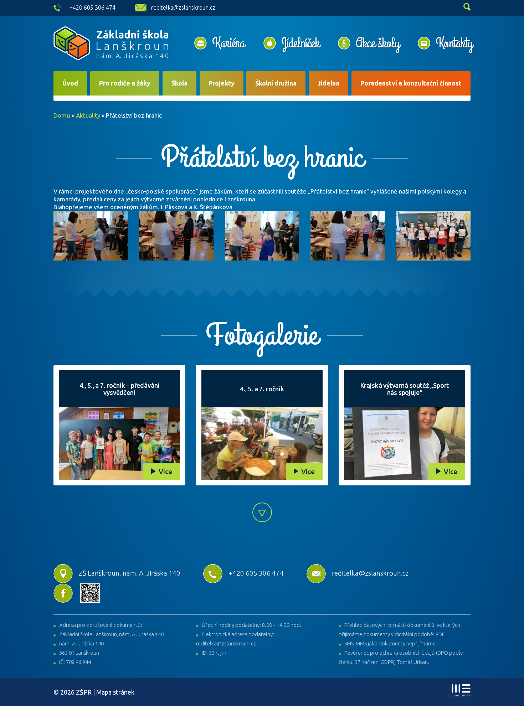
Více (165, 471)
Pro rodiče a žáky (124, 83)
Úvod (70, 83)
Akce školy (377, 43)
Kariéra (228, 43)
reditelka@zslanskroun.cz (183, 7)
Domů (61, 115)
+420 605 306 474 (92, 7)
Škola (179, 83)
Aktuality (88, 115)
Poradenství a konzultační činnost (411, 83)
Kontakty (454, 43)
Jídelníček (300, 43)
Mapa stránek (115, 692)
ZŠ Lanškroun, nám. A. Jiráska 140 (129, 573)
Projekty (222, 83)
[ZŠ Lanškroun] (110, 43)
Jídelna (328, 83)
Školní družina (276, 83)
